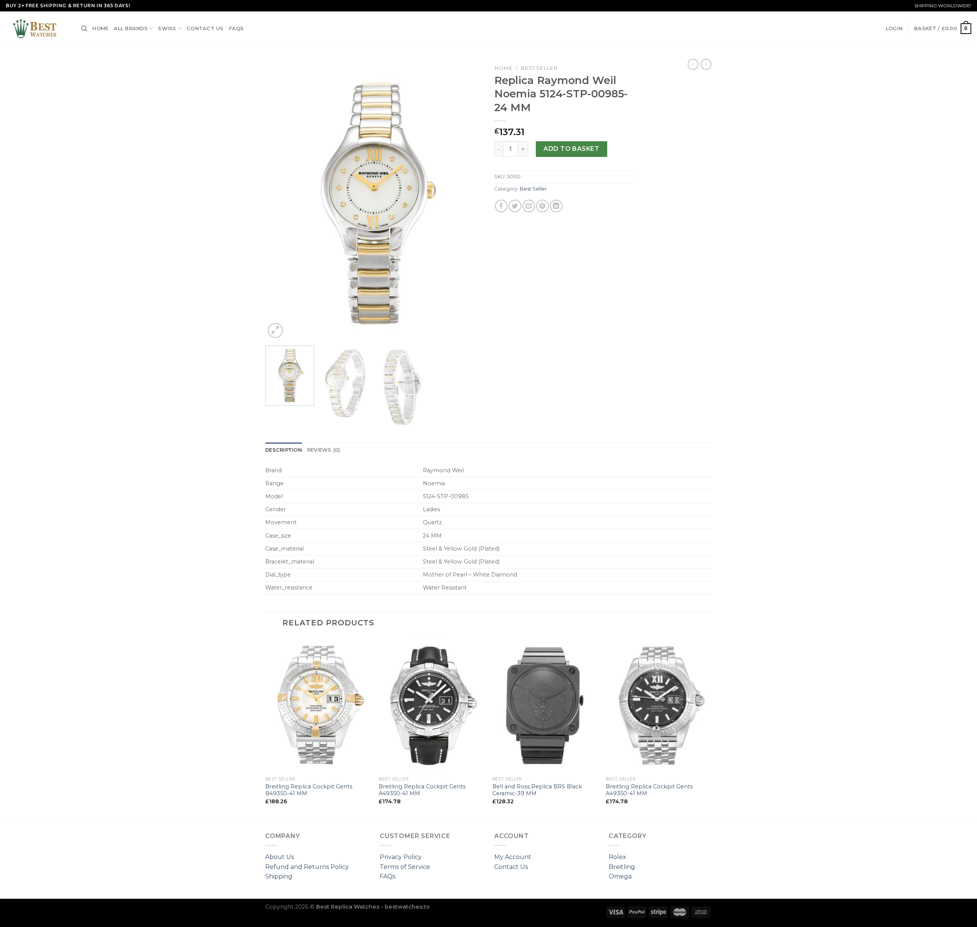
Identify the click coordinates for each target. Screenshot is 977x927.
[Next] (469, 200)
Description (283, 450)
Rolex (617, 857)
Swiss (167, 28)
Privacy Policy (401, 857)
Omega (620, 876)
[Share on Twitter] (515, 206)
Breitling (622, 866)
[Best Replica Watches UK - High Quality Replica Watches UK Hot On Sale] (38, 28)
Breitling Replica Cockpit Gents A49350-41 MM (422, 790)
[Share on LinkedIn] (556, 206)
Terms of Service (405, 866)
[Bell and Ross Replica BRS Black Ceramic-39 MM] (545, 705)
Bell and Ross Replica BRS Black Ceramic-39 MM (537, 790)
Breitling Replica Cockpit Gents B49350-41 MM (308, 790)
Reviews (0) (323, 450)
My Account (512, 857)
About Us (279, 857)
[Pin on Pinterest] (542, 206)
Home (100, 28)
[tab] (283, 450)
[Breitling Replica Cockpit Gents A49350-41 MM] (432, 705)
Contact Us (205, 28)
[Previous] (279, 200)
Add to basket (571, 148)
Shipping (278, 876)
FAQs (236, 28)
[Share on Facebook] (501, 206)
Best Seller (539, 68)
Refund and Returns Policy (307, 866)
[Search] (84, 28)
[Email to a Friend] (528, 206)
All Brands (131, 28)
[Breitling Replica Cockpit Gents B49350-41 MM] (318, 705)
